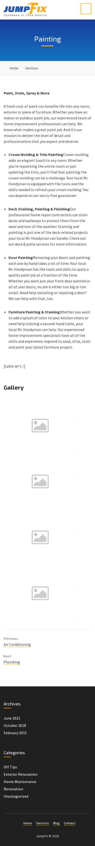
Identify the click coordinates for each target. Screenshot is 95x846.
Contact (69, 823)
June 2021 (12, 718)
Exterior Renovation (21, 774)
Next (7, 656)
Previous (11, 639)
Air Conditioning (17, 644)
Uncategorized (16, 796)
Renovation (13, 788)
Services (31, 68)
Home (14, 68)
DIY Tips (10, 766)
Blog (56, 823)
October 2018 (15, 725)
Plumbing (11, 662)
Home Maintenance (20, 781)
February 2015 (15, 732)
